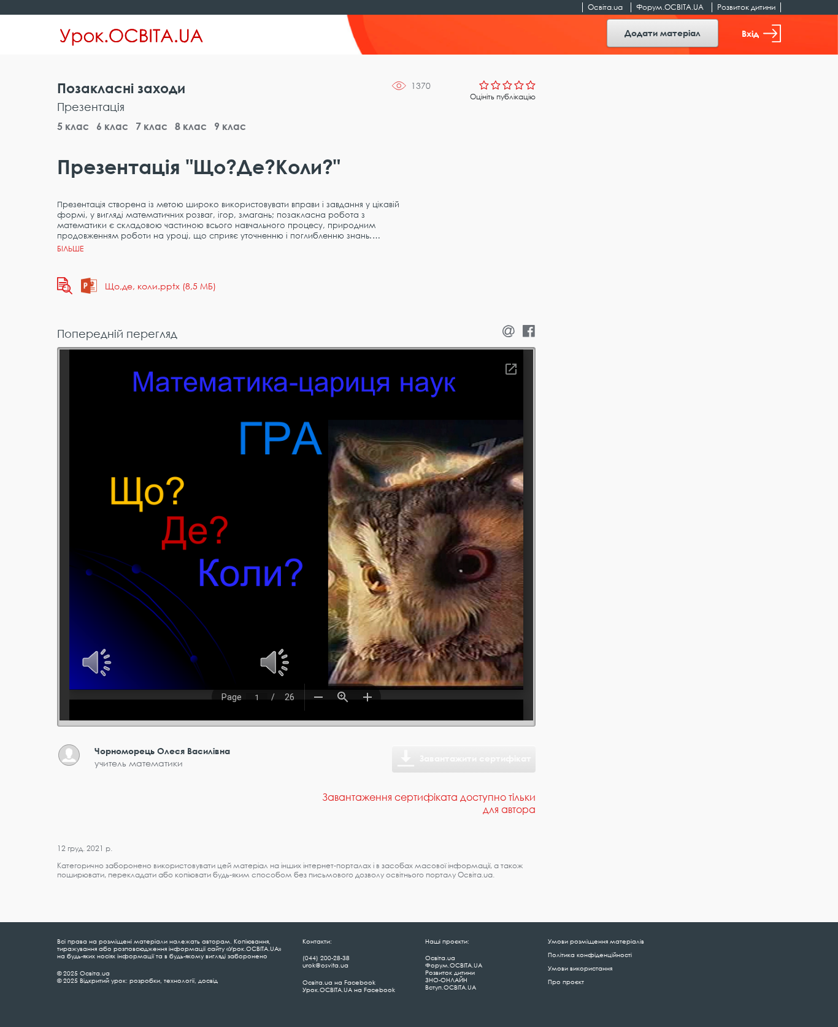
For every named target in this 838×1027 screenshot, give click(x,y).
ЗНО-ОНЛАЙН (446, 979)
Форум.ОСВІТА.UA (670, 7)
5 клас (73, 126)
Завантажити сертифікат (475, 758)
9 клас (230, 126)
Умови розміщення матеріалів (596, 941)
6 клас (112, 126)
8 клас (191, 126)
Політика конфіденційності (590, 954)
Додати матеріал (663, 33)
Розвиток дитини (746, 7)
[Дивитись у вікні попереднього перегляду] (64, 285)
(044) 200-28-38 (326, 957)
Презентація (91, 106)
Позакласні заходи (121, 88)
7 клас (151, 126)
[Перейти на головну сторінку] (131, 35)
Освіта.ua (605, 7)
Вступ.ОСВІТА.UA (450, 987)
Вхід (750, 33)
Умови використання (580, 968)
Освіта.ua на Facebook (338, 982)
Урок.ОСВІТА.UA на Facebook (348, 989)
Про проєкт (566, 981)
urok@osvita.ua (325, 965)
